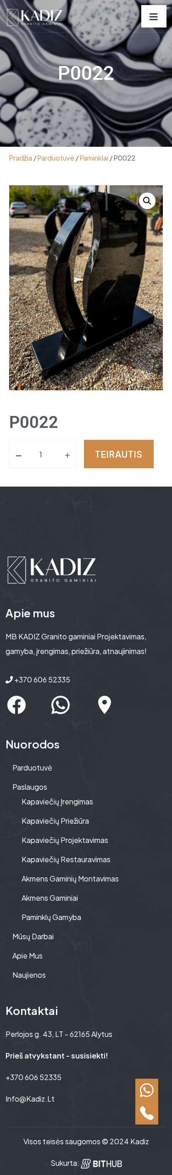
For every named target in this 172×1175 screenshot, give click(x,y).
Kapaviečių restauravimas (66, 859)
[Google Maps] (105, 705)
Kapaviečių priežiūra (55, 821)
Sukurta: (65, 1163)
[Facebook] (17, 705)
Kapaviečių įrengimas (57, 801)
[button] (147, 201)
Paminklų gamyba (51, 917)
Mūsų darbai (33, 936)
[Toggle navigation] (153, 16)
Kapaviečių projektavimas (65, 840)
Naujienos (29, 975)
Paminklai (94, 158)
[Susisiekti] (146, 1090)
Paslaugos (29, 787)
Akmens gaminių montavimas (70, 878)
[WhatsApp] (61, 705)
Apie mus (27, 955)
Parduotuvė (56, 158)
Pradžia (20, 158)
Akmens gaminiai (50, 898)
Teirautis (119, 454)
